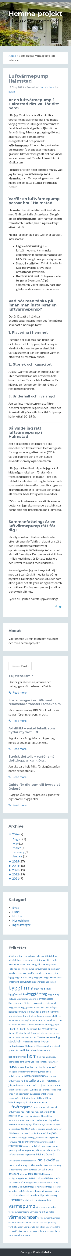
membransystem (28, 1120)
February (18, 852)
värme (34, 1200)
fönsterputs (30, 1037)
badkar (55, 960)
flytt (39, 1029)
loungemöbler (22, 1094)
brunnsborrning (50, 973)
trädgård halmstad (37, 1186)
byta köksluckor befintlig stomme (40, 1011)
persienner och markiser (50, 1129)
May (15, 843)
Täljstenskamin (21, 676)
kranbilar (47, 1089)
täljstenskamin (53, 1178)
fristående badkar (31, 1041)
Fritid (16, 912)
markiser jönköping (30, 1116)
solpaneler (32, 1160)
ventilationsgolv (16, 1227)
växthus (35, 1222)
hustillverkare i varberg (36, 1067)
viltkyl (42, 1227)
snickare (13, 1154)
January (17, 856)
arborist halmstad (36, 956)
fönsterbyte (37, 1033)
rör (39, 1146)
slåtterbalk (41, 1150)
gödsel (57, 1046)
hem (32, 1056)
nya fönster (35, 1124)
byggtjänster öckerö (30, 1007)
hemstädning (43, 1057)
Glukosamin (30, 1046)
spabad (12, 1165)
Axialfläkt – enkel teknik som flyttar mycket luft (32, 730)
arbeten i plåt (21, 956)
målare (43, 1112)
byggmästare (46, 998)
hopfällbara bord (16, 1061)
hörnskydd (29, 1061)
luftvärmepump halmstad (45, 1107)
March (16, 848)
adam (12, 92)
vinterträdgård (53, 1227)
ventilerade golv (31, 1227)
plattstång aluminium (41, 1133)
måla (37, 1112)
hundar (54, 1061)
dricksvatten (35, 1016)
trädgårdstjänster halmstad (31, 1191)
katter (58, 1085)
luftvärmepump (20, 1107)
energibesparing (30, 1020)
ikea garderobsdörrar (19, 1071)
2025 (15, 861)
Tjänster (42, 1182)
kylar (58, 1089)
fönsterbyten (52, 1033)
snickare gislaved (26, 1154)
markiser (14, 1115)
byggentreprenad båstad (44, 982)
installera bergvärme (35, 1075)
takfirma (23, 1174)
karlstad (50, 1085)
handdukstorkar (17, 1056)
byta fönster (46, 1007)
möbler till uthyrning (18, 1124)
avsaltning (37, 960)
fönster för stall (23, 1033)
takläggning (46, 1174)
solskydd (46, 1159)
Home (12, 56)
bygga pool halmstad (53, 977)
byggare (26, 981)
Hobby (17, 916)
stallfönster (42, 1165)
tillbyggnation (30, 1182)
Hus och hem (46, 87)
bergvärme (37, 964)
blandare (13, 973)
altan (11, 955)
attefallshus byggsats (20, 960)
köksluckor (14, 1089)
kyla (54, 1089)
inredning (34, 1071)
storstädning (55, 1165)
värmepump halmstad (46, 1207)
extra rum (57, 1020)
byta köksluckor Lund (18, 1016)
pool (54, 1133)
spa (57, 1160)
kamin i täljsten (38, 1085)
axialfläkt (47, 960)
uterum (14, 1200)
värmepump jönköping (19, 1212)
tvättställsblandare (30, 1195)
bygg (11, 977)
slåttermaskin (53, 1150)
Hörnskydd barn (42, 1061)
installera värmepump (41, 1080)
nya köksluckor (48, 1124)
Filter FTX (13, 1029)
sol (25, 1160)
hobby (53, 1057)
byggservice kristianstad (44, 1003)
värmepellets (44, 1200)
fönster (12, 1033)
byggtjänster (15, 1007)
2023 (15, 870)
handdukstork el (42, 1050)
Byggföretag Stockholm (27, 999)
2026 (15, 834)
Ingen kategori (21, 924)
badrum (12, 964)
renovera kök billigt (46, 1142)
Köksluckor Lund (27, 1089)
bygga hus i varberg (24, 977)
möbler (56, 1120)
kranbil (38, 1089)
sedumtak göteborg (26, 1150)
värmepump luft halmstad (42, 1212)
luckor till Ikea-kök (39, 1098)
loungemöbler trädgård (19, 1098)
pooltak (54, 1137)
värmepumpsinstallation (20, 1222)
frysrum (45, 1041)
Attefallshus (51, 956)
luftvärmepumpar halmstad (21, 1112)
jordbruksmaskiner (22, 1085)
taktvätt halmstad (37, 1178)
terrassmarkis (16, 1182)
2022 (15, 874)
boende (38, 973)
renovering (16, 1145)
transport (48, 1191)
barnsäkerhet (23, 964)
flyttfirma (52, 1029)
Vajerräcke (25, 1200)
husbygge (20, 1067)
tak (39, 1169)
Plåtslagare (14, 1133)
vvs (10, 1231)
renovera (13, 1142)
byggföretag (37, 994)
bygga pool (38, 977)
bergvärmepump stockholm (47, 969)
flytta (45, 1028)
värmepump (22, 1206)
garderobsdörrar (16, 1046)
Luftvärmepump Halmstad (28, 78)
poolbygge (22, 1137)
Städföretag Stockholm (26, 1165)
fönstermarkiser (16, 1037)
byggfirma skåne (18, 994)
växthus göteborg (48, 1222)
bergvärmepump (26, 969)
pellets (34, 1129)
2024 (15, 865)
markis (51, 1111)
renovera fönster (27, 1141)
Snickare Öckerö (44, 1154)
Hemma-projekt (35, 14)
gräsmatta (13, 1050)
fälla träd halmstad (17, 1024)
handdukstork (25, 1050)
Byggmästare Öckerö (20, 1003)
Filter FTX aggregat (28, 1029)
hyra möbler (54, 1067)
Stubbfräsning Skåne (19, 1169)
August (17, 839)
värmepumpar (23, 1217)
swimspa (33, 1169)
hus (12, 1066)
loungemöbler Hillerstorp (41, 1094)
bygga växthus (15, 982)
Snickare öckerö (16, 1160)
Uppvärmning (49, 1195)
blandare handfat (26, 973)
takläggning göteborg (19, 1178)
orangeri (25, 1128)
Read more (19, 692)
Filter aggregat (51, 1024)
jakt (10, 1085)
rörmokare (46, 1146)
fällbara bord (33, 1024)
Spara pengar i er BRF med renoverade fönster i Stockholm (35, 702)
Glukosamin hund (45, 1046)
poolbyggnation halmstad (39, 1137)
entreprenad (45, 1020)
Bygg (15, 907)
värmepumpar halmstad (48, 1218)
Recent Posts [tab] (20, 666)
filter (41, 1024)
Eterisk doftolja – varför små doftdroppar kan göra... (32, 758)
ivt (59, 1081)
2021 (15, 878)
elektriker (46, 1016)
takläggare (34, 1173)
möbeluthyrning (44, 1120)
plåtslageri (25, 1133)
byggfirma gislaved (42, 988)
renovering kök (30, 1146)
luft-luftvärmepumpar (36, 1102)
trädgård (23, 1186)
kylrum (12, 1094)
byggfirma (21, 987)
